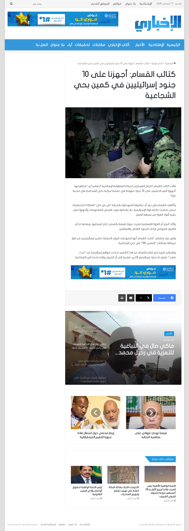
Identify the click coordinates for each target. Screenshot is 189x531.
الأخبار (140, 45)
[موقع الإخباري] (157, 23)
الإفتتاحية (146, 3)
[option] (123, 348)
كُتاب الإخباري (119, 45)
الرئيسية (173, 45)
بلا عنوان (130, 3)
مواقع (117, 3)
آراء (69, 45)
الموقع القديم (100, 3)
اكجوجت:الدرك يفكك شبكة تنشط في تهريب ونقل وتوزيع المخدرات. (124, 491)
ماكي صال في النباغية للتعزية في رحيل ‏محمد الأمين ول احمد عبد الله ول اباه (143, 349)
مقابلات (98, 45)
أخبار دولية (157, 63)
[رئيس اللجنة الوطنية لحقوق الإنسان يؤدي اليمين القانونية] (86, 475)
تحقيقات (82, 45)
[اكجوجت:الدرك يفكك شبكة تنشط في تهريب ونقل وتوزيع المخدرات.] (123, 475)
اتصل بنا (42, 45)
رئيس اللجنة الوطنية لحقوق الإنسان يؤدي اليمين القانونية (87, 491)
